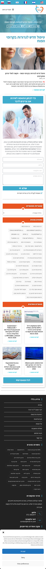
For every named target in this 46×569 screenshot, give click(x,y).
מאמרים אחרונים (35, 304)
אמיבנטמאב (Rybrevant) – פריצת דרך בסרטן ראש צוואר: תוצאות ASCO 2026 (34, 366)
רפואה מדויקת (37, 285)
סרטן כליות (27, 473)
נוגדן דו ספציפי (37, 266)
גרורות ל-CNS (17, 246)
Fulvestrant (36, 234)
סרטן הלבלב (11, 270)
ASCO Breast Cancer (34, 230)
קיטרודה (38, 281)
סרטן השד (16, 469)
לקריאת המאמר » (39, 90)
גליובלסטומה (20, 450)
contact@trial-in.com (28, 521)
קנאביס (28, 281)
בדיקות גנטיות (12, 242)
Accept (23, 551)
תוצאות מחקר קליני (35, 289)
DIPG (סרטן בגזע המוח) (34, 450)
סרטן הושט (24, 461)
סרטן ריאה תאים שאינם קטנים (16, 481)
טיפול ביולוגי (25, 254)
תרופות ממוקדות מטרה (34, 297)
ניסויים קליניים (37, 270)
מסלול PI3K (11, 262)
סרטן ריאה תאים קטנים (34, 481)
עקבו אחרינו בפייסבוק (30, 526)
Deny (23, 557)
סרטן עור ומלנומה (15, 473)
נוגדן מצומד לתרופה (22, 266)
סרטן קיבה (24, 477)
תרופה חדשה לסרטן (35, 293)
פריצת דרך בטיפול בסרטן (20, 277)
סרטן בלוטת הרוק (19, 457)
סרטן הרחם (26, 469)
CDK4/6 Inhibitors (16, 230)
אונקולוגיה (38, 242)
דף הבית (37, 22)
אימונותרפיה (25, 242)
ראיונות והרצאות (36, 414)
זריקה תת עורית (15, 250)
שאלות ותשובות (36, 428)
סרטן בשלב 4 (23, 270)
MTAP (25, 234)
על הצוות (39, 424)
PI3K (39, 238)
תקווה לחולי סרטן (20, 289)
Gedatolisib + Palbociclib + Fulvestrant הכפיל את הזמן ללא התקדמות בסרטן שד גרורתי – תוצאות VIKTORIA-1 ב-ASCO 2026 (12, 332)
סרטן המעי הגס (26, 465)
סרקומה (14, 485)
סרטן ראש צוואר (13, 477)
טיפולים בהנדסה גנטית (34, 258)
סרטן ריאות (37, 485)
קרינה (18, 281)
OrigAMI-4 (15, 234)
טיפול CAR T (37, 254)
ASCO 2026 (26, 226)
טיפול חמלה (10, 450)
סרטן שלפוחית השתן (25, 485)
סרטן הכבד (14, 461)
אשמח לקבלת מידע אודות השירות (28, 193)
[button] (3, 532)
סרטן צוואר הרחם (35, 477)
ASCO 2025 (37, 226)
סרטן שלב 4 (37, 277)
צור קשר (39, 438)
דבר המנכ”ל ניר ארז (35, 410)
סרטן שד (23, 273)
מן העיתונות (38, 419)
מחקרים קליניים (24, 262)
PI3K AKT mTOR (28, 238)
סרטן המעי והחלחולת (13, 465)
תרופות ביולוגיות (20, 293)
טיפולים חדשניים (18, 258)
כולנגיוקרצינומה (36, 454)
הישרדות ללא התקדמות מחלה (33, 250)
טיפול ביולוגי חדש (12, 254)
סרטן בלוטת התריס (35, 461)
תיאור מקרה (37, 489)
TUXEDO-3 (15, 238)
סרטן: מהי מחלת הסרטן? (33, 457)
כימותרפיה (37, 262)
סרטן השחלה (36, 473)
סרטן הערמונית (36, 469)
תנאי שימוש (38, 433)
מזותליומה (25, 454)
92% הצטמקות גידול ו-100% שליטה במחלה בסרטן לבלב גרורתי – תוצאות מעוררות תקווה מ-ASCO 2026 (34, 330)
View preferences (23, 564)
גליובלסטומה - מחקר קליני (33, 246)
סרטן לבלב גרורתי (36, 273)
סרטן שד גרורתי (11, 273)
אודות (40, 405)
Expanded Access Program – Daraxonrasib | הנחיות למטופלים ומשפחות (12, 366)
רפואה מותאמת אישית (22, 285)
